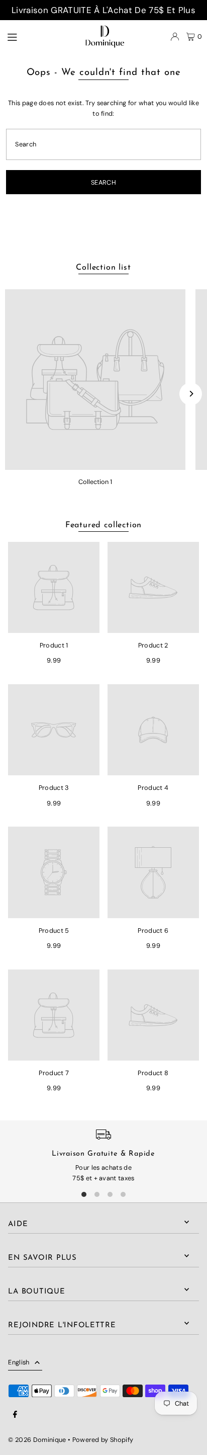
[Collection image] (95, 379)
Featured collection (103, 525)
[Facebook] (15, 1415)
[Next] (190, 393)
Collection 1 (95, 481)
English (18, 1362)
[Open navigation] (33, 36)
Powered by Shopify (103, 1439)
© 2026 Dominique (37, 1439)
